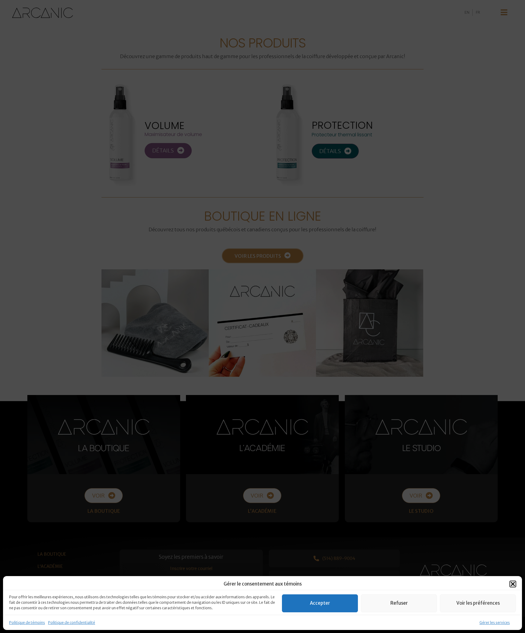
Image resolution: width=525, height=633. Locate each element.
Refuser (399, 603)
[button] (513, 584)
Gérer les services (494, 622)
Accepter (320, 603)
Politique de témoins (27, 622)
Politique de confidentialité (71, 622)
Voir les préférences (478, 603)
